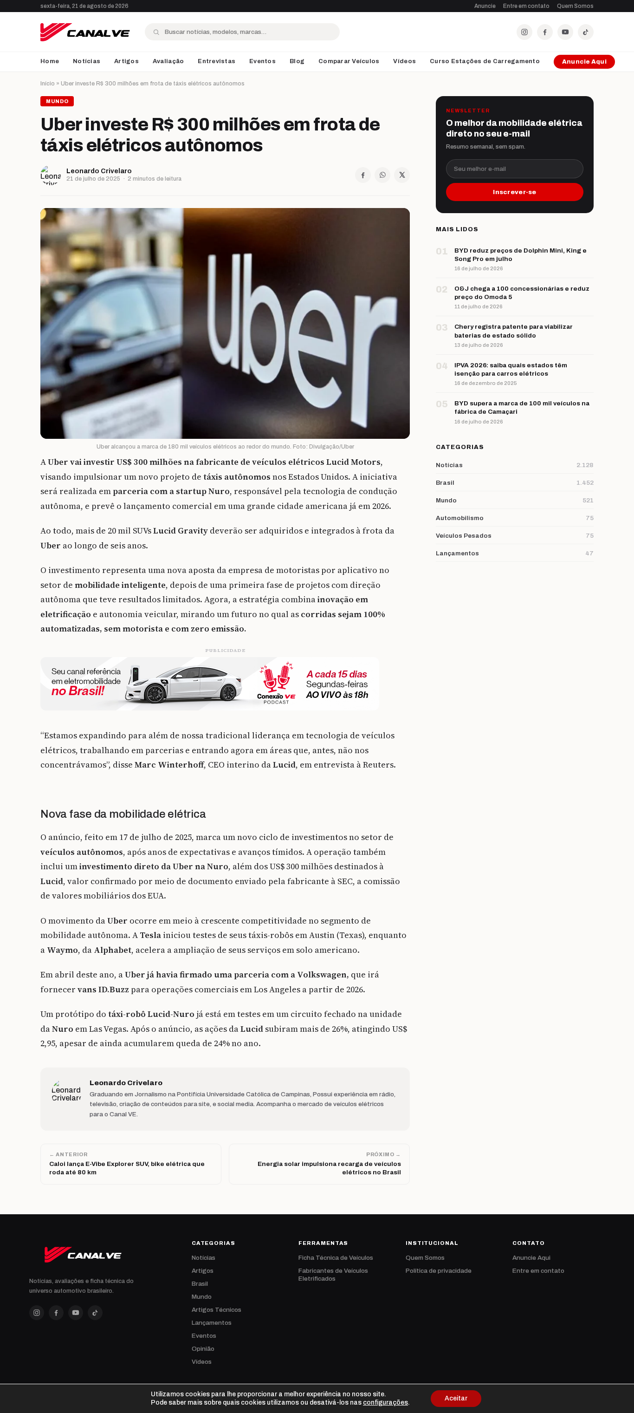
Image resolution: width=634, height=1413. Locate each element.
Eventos (262, 61)
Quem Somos (575, 6)
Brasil (200, 1283)
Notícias (86, 61)
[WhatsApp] (382, 175)
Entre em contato (526, 6)
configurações (385, 1402)
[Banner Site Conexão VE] (225, 683)
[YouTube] (565, 32)
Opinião (203, 1348)
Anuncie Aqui (584, 62)
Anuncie (485, 6)
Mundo (202, 1296)
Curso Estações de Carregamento (485, 61)
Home (49, 61)
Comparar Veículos (348, 61)
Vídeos (404, 61)
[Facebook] (545, 32)
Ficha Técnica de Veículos (335, 1257)
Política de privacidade (439, 1270)
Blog (297, 61)
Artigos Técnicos (216, 1309)
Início (47, 83)
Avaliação (168, 61)
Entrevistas (216, 61)
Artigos (126, 61)
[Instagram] (524, 32)
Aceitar (456, 1398)
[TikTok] (586, 32)
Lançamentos (212, 1322)
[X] (402, 175)
